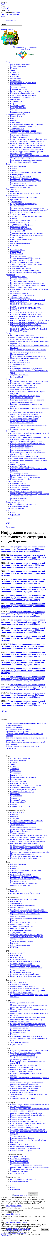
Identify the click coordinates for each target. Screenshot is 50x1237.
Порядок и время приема (20, 485)
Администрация (12, 195)
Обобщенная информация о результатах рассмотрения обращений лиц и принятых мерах (29, 493)
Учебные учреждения (18, 137)
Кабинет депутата (17, 174)
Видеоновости (16, 101)
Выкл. (18, 12)
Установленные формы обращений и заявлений (29, 210)
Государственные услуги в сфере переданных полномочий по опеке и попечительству (28, 351)
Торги (8, 379)
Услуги (8, 333)
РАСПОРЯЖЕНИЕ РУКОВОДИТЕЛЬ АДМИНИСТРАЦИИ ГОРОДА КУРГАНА (27, 326)
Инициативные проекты (20, 112)
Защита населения (17, 214)
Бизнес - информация (14, 727)
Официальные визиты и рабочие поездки (26, 233)
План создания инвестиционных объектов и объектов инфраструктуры (27, 453)
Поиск (8, 510)
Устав (12, 70)
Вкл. (14, 12)
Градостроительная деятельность (23, 83)
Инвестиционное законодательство (24, 456)
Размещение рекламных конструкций (25, 396)
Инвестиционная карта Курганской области (27, 444)
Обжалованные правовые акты (22, 281)
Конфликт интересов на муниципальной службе (29, 156)
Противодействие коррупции (22, 97)
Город (8, 62)
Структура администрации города (23, 197)
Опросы (13, 110)
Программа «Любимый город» (22, 93)
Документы (10, 275)
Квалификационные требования (23, 127)
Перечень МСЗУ (16, 377)
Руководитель (15, 252)
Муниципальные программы (21, 287)
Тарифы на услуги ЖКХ (20, 298)
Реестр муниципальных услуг (22, 335)
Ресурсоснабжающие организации (24, 475)
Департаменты (16, 202)
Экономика (14, 74)
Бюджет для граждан (14, 725)
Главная (9, 519)
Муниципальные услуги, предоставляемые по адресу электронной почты (28, 338)
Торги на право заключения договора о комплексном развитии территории (25, 418)
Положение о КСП (17, 250)
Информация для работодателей (23, 131)
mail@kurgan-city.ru (14, 1206)
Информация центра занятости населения (22, 746)
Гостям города (16, 85)
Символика (14, 72)
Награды (13, 104)
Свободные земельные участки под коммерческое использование (24, 422)
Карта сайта (15, 515)
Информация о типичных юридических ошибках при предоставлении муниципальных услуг (29, 371)
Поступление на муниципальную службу (26, 124)
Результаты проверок (18, 227)
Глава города (11, 189)
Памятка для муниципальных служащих (26, 160)
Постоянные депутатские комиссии (24, 179)
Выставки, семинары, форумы (22, 467)
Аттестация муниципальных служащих (26, 133)
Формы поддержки (17, 464)
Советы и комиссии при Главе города (25, 193)
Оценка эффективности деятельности (25, 212)
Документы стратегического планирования (27, 285)
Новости (13, 168)
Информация (11, 20)
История (13, 68)
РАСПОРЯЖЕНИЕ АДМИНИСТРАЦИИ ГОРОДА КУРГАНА (26, 317)
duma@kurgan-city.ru (14, 1214)
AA (2, 8)
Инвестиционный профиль (21, 479)
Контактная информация (20, 135)
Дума (8, 164)
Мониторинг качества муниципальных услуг (28, 358)
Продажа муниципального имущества (25, 383)
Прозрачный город (17, 106)
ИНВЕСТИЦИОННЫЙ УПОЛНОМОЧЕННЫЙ (29, 433)
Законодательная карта (19, 498)
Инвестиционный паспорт (20, 448)
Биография (14, 191)
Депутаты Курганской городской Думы (26, 172)
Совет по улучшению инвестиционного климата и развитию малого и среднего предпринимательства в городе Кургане (29, 439)
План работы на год (18, 256)
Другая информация (18, 364)
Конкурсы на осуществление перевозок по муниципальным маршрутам (27, 401)
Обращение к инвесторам (20, 435)
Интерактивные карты (19, 506)
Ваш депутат (15, 170)
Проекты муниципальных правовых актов (27, 208)
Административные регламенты (23, 295)
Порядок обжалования (19, 279)
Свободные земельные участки (22, 429)
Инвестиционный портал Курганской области (28, 469)
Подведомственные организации (23, 204)
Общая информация (18, 66)
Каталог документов (18, 277)
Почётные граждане (18, 87)
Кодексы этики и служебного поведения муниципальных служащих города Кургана (27, 144)
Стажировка (15, 122)
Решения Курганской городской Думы (25, 181)
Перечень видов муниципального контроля (27, 356)
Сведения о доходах (18, 266)
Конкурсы (14, 120)
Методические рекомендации (22, 158)
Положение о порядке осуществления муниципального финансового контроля (26, 263)
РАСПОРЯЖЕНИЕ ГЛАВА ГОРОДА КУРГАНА (29, 321)
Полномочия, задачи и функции (23, 220)
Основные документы (19, 293)
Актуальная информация (20, 64)
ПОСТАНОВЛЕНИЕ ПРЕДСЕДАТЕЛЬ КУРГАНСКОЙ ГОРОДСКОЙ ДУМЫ (26, 313)
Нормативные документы (20, 268)
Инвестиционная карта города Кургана (25, 450)
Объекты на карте (17, 206)
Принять (45, 1229)
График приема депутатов (20, 177)
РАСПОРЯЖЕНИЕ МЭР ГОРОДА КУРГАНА (28, 323)
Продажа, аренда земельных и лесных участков (29, 381)
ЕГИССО (14, 245)
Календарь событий (18, 108)
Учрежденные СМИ (18, 231)
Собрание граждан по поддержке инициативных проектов (23, 186)
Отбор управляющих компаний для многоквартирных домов (24, 388)
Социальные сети (17, 500)
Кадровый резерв (17, 116)
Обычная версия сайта (10, 14)
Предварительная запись (20, 362)
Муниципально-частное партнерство (25, 477)
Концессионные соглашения (21, 398)
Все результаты (7, 29)
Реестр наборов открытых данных (23, 504)
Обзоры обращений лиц (19, 490)
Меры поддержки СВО (19, 354)
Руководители (15, 200)
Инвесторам (10, 431)
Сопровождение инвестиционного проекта (27, 458)
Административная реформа (21, 225)
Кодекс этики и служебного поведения (25, 273)
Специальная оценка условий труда (24, 270)
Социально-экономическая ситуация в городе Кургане (27, 723)
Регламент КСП (16, 254)
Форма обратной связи (19, 473)
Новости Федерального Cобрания (23, 162)
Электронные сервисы (19, 360)
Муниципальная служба (15, 114)
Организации (15, 79)
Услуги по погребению (19, 375)
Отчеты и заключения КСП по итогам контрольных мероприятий (25, 259)
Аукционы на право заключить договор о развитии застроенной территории (26, 413)
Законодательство (17, 129)
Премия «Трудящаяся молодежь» (23, 95)
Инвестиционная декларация (21, 446)
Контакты (14, 241)
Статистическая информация (21, 239)
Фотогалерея (15, 99)
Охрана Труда (11, 748)
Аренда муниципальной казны (22, 385)
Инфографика (15, 76)
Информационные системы (21, 229)
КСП (8, 248)
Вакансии (14, 118)
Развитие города (16, 81)
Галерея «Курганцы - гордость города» (25, 91)
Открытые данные (13, 502)
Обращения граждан (14, 481)
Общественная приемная (20, 243)
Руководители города (18, 89)
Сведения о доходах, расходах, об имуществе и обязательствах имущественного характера (28, 140)
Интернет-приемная (18, 183)
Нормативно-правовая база (21, 496)
